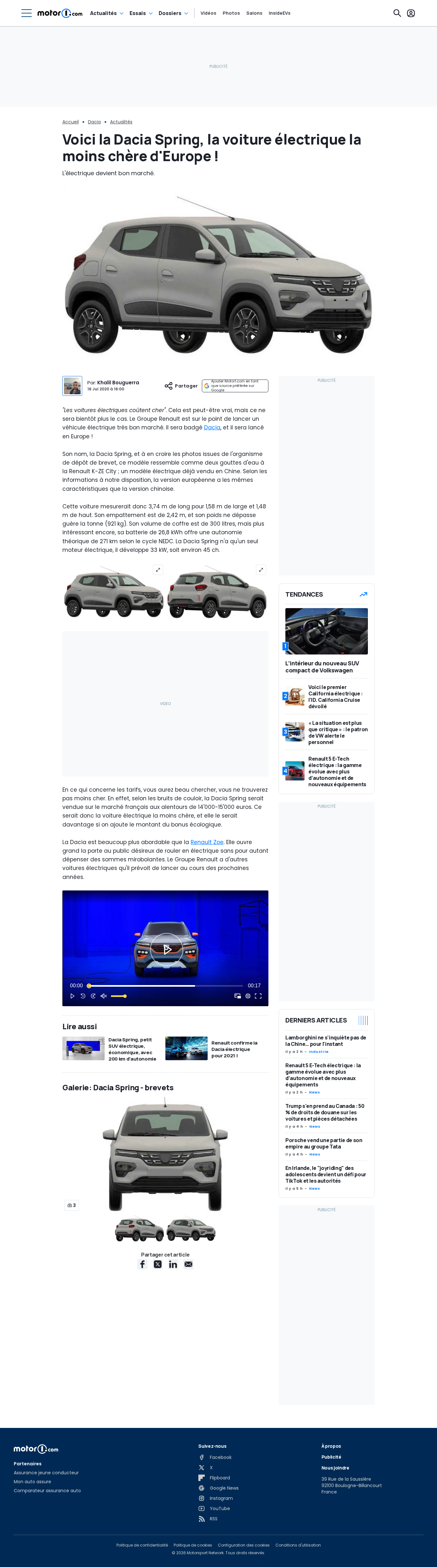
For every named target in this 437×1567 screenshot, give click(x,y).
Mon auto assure (32, 1481)
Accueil (70, 121)
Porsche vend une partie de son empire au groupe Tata (323, 1143)
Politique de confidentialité (142, 1545)
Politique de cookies (193, 1545)
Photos (231, 13)
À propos (331, 1446)
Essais (138, 13)
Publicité (331, 1457)
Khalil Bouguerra (118, 382)
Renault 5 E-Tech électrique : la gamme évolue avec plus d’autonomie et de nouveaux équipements (323, 1075)
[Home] (60, 13)
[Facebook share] (142, 1264)
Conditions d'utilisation (298, 1545)
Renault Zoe (207, 842)
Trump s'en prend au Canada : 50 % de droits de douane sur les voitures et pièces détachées (324, 1112)
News (314, 1092)
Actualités (103, 13)
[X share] (158, 1264)
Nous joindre (335, 1468)
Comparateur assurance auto (47, 1490)
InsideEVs (279, 13)
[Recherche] (397, 13)
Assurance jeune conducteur (46, 1472)
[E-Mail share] (188, 1264)
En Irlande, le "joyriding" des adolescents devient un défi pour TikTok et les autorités (325, 1174)
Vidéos (208, 13)
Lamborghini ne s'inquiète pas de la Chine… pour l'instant (325, 1040)
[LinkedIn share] (173, 1264)
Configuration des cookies (244, 1545)
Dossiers (170, 13)
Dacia (94, 121)
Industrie (319, 1051)
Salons (254, 13)
